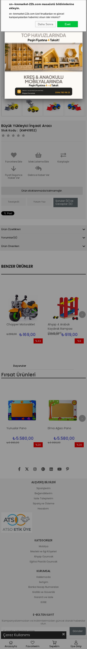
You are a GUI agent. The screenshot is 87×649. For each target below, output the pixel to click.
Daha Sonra (45, 24)
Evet (67, 24)
